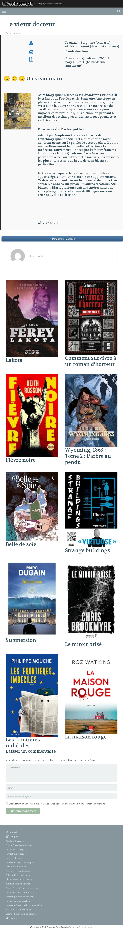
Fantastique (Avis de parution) (20, 896)
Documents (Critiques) (16, 849)
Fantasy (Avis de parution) (18, 900)
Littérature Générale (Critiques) (20, 862)
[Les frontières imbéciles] (32, 655)
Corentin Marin (85, 927)
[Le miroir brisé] (91, 561)
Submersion (21, 640)
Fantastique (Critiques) (16, 853)
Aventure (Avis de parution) (18, 883)
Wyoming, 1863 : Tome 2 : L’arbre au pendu (88, 456)
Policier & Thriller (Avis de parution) (22, 909)
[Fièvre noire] (32, 375)
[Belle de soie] (32, 473)
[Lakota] (32, 281)
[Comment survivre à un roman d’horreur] (91, 281)
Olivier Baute (36, 256)
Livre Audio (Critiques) (16, 866)
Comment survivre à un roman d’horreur (90, 361)
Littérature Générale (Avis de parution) (24, 905)
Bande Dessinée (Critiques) (19, 845)
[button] (118, 11)
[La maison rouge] (91, 655)
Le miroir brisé (83, 644)
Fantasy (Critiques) (15, 857)
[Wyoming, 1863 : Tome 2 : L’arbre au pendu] (91, 375)
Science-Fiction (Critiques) (18, 875)
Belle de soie (21, 544)
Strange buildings (87, 550)
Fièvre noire (21, 460)
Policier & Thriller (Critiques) (18, 870)
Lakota (14, 360)
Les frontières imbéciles (23, 742)
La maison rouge (86, 737)
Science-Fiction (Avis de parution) (21, 913)
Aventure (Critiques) (15, 840)
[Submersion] (32, 561)
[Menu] (4, 11)
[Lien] (33, 4)
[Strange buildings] (91, 473)
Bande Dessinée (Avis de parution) (22, 887)
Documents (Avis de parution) (20, 892)
